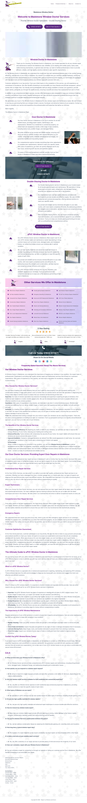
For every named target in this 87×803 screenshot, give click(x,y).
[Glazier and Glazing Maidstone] (40, 306)
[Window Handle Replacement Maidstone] (67, 306)
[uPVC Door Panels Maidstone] (65, 298)
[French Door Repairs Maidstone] (40, 302)
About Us (71, 3)
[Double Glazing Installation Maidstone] (18, 321)
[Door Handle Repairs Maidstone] (16, 306)
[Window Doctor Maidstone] (64, 302)
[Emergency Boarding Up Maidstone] (41, 294)
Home (52, 3)
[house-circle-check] (10, 121)
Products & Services (60, 3)
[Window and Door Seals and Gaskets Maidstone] (68, 322)
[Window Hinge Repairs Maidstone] (66, 310)
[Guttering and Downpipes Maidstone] (42, 310)
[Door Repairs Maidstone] (14, 317)
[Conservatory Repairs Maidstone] (16, 302)
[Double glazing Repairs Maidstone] (41, 290)
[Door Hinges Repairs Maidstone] (16, 310)
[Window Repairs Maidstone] (64, 317)
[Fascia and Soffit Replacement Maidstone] (43, 298)
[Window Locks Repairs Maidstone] (66, 313)
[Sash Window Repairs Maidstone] (65, 290)
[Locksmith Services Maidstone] (40, 313)
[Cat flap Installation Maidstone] (16, 294)
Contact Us (78, 3)
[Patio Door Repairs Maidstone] (40, 321)
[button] (66, 3)
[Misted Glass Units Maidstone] (40, 317)
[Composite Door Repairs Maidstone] (17, 298)
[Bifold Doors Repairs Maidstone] (16, 290)
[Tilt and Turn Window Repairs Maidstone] (67, 294)
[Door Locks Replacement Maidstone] (17, 313)
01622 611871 (43, 174)
